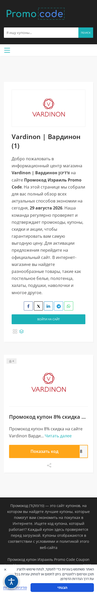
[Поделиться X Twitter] (38, 305)
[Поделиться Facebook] (28, 305)
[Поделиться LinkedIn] (48, 305)
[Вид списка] (21, 331)
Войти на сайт (48, 319)
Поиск (86, 32)
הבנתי (62, 587)
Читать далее (58, 436)
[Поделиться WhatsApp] (68, 305)
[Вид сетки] (15, 331)
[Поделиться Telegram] (58, 305)
